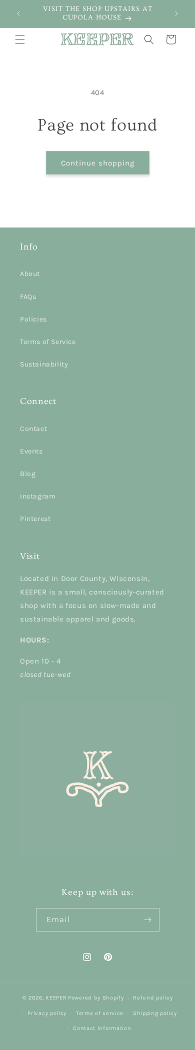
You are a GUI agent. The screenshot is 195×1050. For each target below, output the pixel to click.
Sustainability (44, 364)
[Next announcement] (177, 13)
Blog (28, 474)
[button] (20, 39)
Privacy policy (47, 1013)
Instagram (38, 496)
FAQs (28, 296)
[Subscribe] (148, 920)
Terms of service (100, 1013)
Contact (33, 428)
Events (31, 451)
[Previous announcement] (19, 13)
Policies (33, 319)
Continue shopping (97, 163)
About (30, 274)
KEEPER (56, 997)
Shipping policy (155, 1013)
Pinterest (35, 518)
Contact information (102, 1028)
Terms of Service (48, 342)
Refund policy (152, 997)
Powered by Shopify (96, 997)
